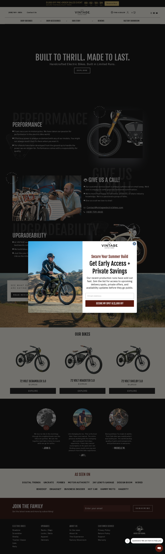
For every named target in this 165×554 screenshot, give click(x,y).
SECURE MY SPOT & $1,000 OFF (109, 303)
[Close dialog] (134, 243)
